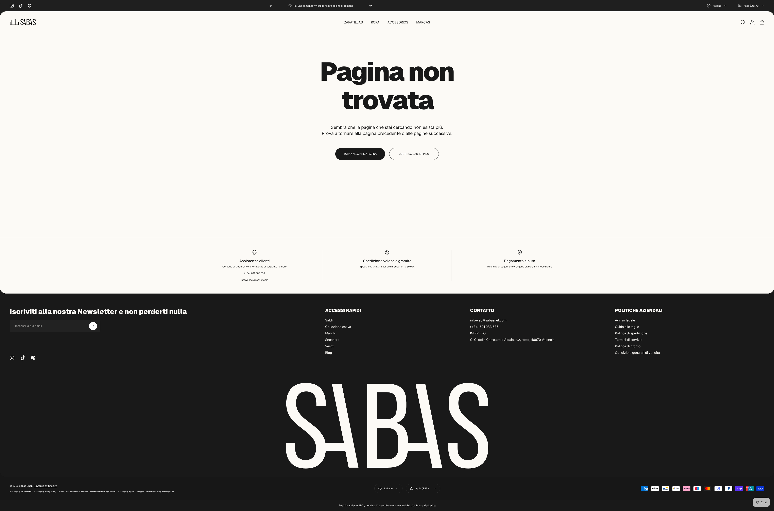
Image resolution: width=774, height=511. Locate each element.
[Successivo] (370, 5)
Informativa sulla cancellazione (160, 492)
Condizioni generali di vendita (637, 353)
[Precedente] (270, 5)
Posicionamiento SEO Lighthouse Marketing (410, 505)
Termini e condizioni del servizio (73, 492)
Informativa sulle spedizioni (102, 492)
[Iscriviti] (93, 326)
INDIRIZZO (478, 333)
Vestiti (329, 346)
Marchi (330, 333)
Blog (328, 353)
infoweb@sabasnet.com (488, 320)
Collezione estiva (338, 327)
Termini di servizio (628, 340)
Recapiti (140, 492)
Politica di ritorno (628, 346)
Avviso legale (625, 320)
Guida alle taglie (627, 327)
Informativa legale (126, 492)
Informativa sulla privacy (45, 492)
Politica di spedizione (631, 333)
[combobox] (717, 5)
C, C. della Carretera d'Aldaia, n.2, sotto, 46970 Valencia (512, 340)
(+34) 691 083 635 (484, 327)
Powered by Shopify (45, 485)
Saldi (329, 320)
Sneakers (332, 340)
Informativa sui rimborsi (20, 492)
